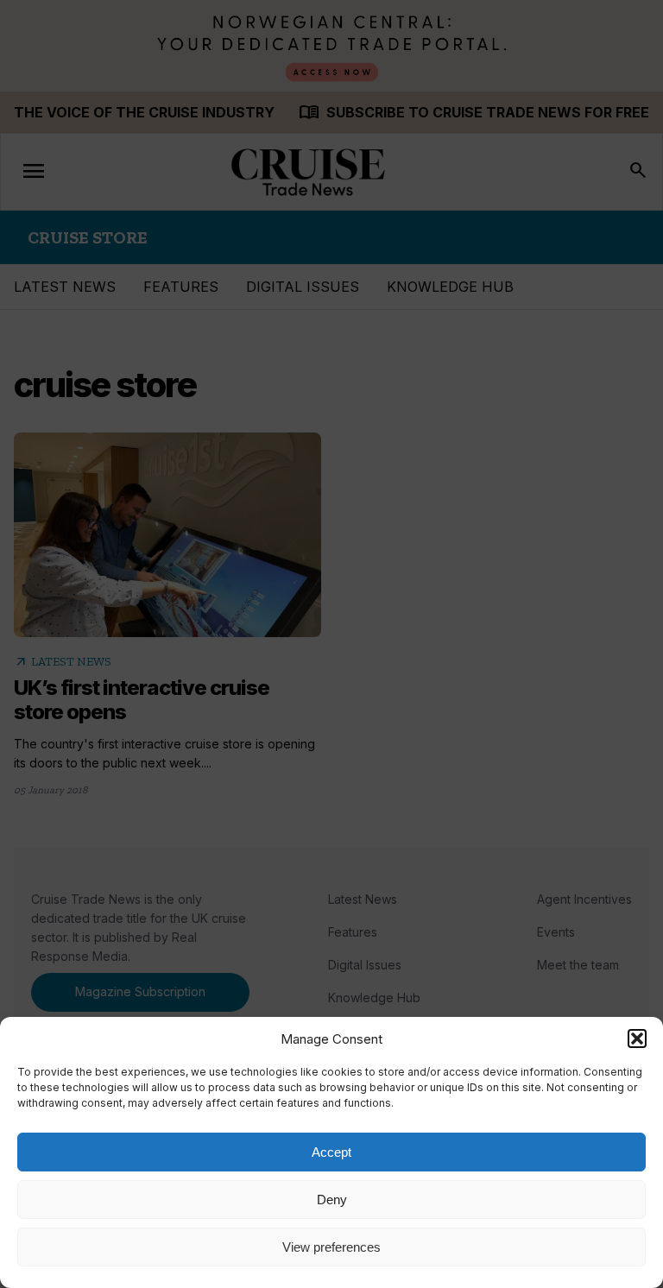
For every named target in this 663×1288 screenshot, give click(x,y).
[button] (637, 1038)
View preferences (331, 1247)
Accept (331, 1152)
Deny (332, 1199)
